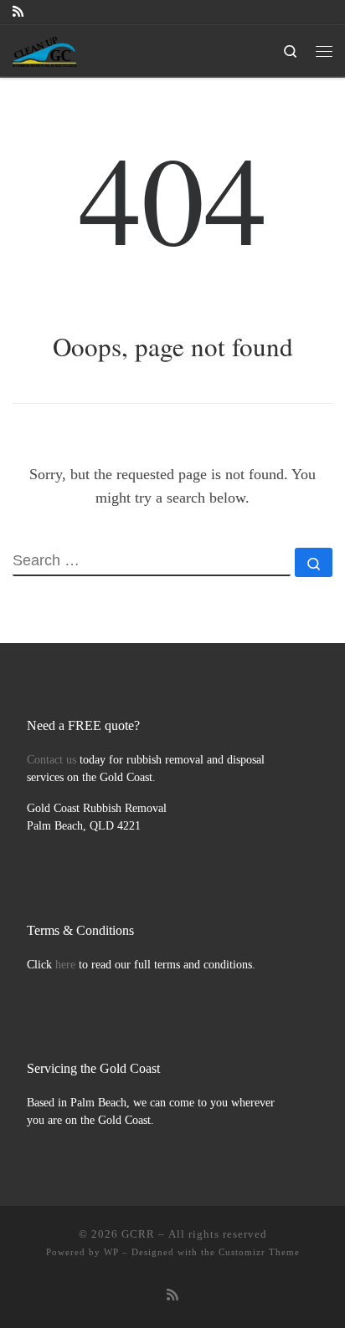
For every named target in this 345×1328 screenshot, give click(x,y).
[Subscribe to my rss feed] (18, 12)
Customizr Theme (259, 1252)
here (65, 964)
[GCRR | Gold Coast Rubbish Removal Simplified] (45, 48)
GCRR (138, 1234)
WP (111, 1252)
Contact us (51, 759)
